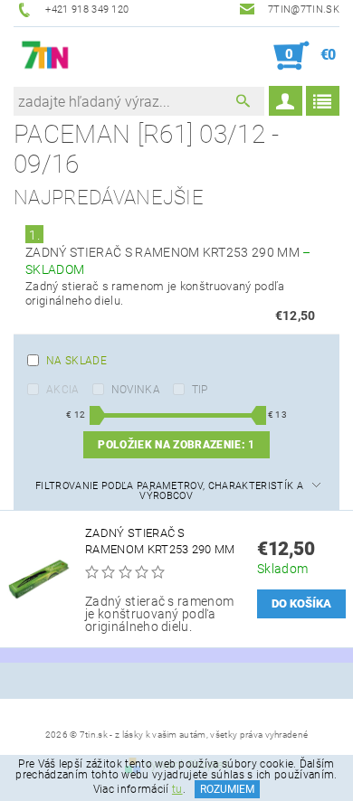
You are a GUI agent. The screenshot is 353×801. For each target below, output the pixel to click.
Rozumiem (227, 789)
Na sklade (76, 360)
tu (177, 789)
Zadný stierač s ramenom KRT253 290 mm (160, 541)
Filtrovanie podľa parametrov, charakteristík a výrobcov (169, 491)
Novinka (135, 389)
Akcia (63, 389)
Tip (200, 389)
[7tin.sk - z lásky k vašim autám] (46, 56)
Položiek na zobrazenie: (176, 444)
